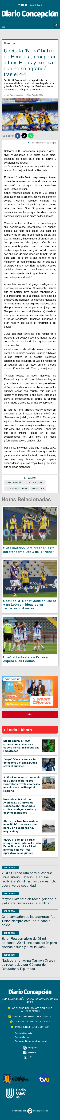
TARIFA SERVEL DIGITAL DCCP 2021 (32, 1021)
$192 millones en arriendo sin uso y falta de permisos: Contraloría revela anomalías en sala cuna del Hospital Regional (21, 784)
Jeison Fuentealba (16, 488)
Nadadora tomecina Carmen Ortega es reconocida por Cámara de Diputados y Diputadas (28, 965)
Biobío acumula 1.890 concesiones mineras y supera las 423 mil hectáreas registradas (21, 745)
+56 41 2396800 (32, 1011)
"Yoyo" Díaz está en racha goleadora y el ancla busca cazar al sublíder (20, 763)
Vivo (30, 714)
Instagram (32, 1048)
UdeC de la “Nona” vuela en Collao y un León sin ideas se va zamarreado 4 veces (29, 604)
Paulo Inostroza (16, 95)
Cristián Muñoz (15, 483)
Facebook (32, 1052)
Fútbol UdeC (36, 483)
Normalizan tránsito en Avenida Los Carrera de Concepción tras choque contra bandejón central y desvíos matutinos (19, 806)
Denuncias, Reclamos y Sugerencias (31, 1041)
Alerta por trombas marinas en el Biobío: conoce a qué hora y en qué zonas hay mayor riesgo (21, 826)
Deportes (9, 867)
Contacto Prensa (22, 1037)
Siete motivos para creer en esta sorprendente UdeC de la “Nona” (28, 550)
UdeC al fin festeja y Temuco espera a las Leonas (25, 659)
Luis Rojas (38, 488)
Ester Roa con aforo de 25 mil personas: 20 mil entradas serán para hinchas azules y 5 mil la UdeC (29, 943)
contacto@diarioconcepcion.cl (32, 1016)
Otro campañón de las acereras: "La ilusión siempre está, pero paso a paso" (29, 921)
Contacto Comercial (23, 1033)
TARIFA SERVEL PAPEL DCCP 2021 (32, 1027)
